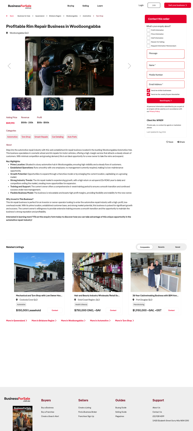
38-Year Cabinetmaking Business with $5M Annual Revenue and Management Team (156, 295)
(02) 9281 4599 (158, 416)
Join (154, 5)
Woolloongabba (72, 16)
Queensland (39, 16)
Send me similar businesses (161, 90)
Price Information (157, 34)
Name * (152, 65)
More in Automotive (99, 320)
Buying (70, 5)
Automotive (87, 16)
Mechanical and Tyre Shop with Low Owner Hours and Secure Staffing (39, 295)
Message (153, 53)
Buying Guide (120, 407)
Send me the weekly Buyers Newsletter (165, 94)
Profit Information (157, 30)
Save (170, 142)
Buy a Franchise (47, 412)
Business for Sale (24, 16)
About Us (156, 407)
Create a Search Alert (50, 416)
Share (182, 142)
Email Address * (156, 84)
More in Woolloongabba (72, 320)
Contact (55, 310)
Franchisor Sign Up (86, 416)
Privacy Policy (155, 111)
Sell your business (176, 5)
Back (12, 16)
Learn (100, 5)
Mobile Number (156, 74)
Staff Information (157, 38)
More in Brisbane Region (43, 320)
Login (141, 5)
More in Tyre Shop (123, 320)
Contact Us (157, 412)
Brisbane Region (55, 16)
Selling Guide (121, 412)
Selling (85, 5)
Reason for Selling (157, 42)
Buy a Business (47, 407)
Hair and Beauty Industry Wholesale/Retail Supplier (97, 295)
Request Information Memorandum (163, 46)
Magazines (119, 416)
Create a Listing (84, 407)
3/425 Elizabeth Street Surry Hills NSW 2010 (171, 420)
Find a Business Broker (87, 412)
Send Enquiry (165, 100)
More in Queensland (15, 320)
